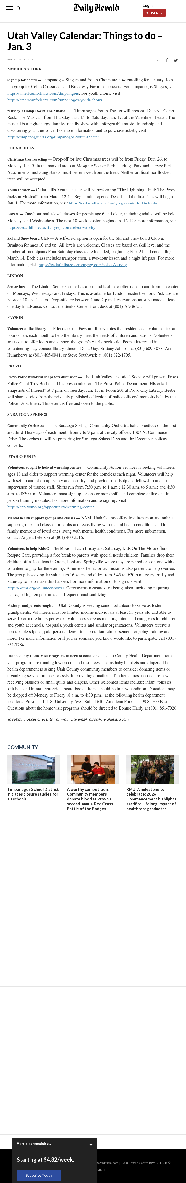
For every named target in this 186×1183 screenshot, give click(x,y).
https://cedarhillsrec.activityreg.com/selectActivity (113, 203)
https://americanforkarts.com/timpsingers (43, 93)
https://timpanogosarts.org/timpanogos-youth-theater (53, 137)
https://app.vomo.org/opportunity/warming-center (50, 507)
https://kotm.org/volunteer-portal (35, 588)
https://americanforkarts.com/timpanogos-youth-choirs (54, 99)
